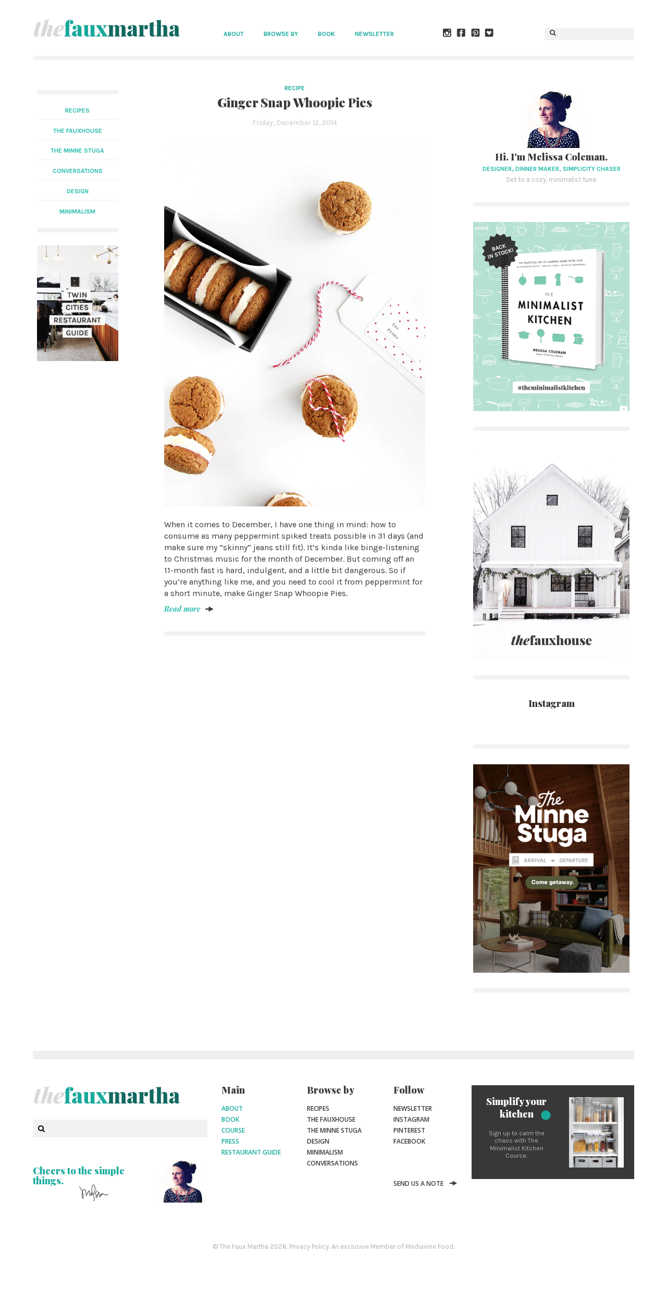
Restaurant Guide (251, 1152)
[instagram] (447, 34)
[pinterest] (476, 34)
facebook (409, 1141)
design (78, 191)
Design (318, 1141)
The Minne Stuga (334, 1130)
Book (326, 34)
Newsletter (374, 34)
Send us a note (418, 1183)
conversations (78, 171)
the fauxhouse (77, 130)
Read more (182, 609)
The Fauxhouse (331, 1119)
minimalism (77, 211)
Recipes (77, 110)
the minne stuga (77, 150)
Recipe (295, 88)
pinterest (409, 1130)
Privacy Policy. (309, 1246)
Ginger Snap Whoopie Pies (294, 102)
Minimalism (325, 1152)
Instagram (411, 1119)
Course (233, 1130)
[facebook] (461, 34)
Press (230, 1141)
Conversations (332, 1163)
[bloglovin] (490, 34)
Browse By (281, 34)
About (234, 34)
